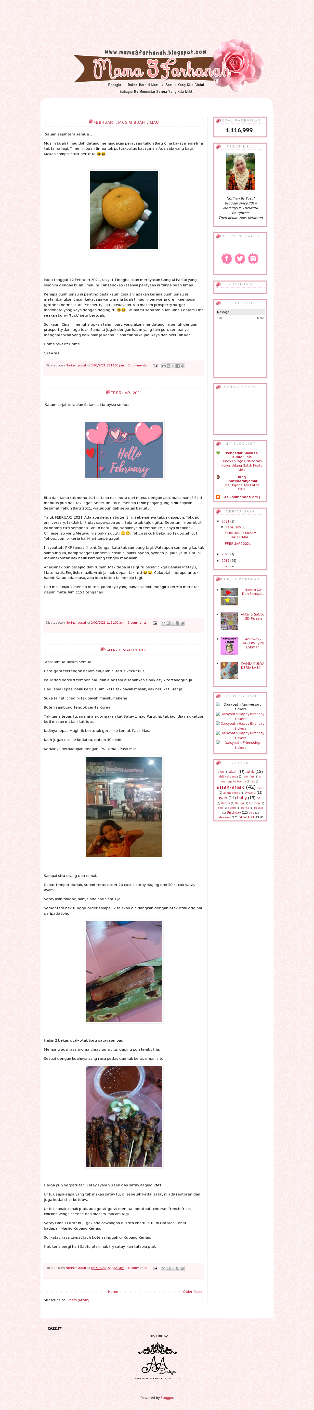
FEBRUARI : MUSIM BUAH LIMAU (126, 122)
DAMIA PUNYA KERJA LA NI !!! (252, 665)
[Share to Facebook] (177, 365)
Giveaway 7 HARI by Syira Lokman (253, 643)
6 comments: (138, 1268)
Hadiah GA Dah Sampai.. (253, 592)
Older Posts (193, 1291)
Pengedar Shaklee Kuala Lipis (242, 455)
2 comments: (138, 365)
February (234, 527)
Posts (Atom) (78, 1300)
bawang (254, 803)
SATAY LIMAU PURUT (126, 650)
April (261, 788)
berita (245, 807)
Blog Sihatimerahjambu (241, 479)
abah (233, 771)
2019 (226, 560)
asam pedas (231, 792)
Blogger (166, 1398)
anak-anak (230, 786)
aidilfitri (249, 776)
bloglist (246, 817)
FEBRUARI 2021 (126, 393)
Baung (239, 803)
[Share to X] (173, 365)
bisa (251, 812)
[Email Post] (155, 365)
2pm (221, 772)
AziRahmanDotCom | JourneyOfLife (242, 499)
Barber (225, 803)
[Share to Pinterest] (182, 365)
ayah (222, 797)
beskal (258, 807)
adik (249, 771)
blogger (224, 817)
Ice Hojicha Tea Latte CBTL (242, 487)
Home (113, 1291)
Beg (220, 807)
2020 (226, 554)
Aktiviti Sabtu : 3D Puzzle (252, 616)
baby (242, 797)
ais (253, 781)
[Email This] (163, 365)
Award (250, 792)
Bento (232, 807)
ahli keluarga (228, 776)
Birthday (234, 812)
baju (260, 798)
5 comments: (138, 622)
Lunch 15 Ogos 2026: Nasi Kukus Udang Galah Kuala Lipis (242, 465)
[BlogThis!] (168, 365)
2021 (226, 521)
